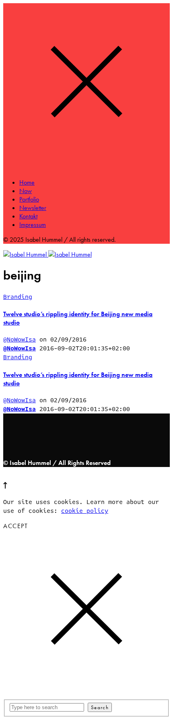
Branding (17, 296)
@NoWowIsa (19, 339)
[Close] (86, 167)
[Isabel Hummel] (47, 254)
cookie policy (84, 510)
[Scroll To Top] (5, 486)
